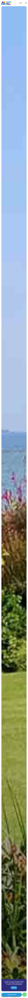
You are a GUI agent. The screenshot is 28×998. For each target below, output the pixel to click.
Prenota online (12, 994)
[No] (25, 980)
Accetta (14, 987)
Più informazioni (17, 984)
